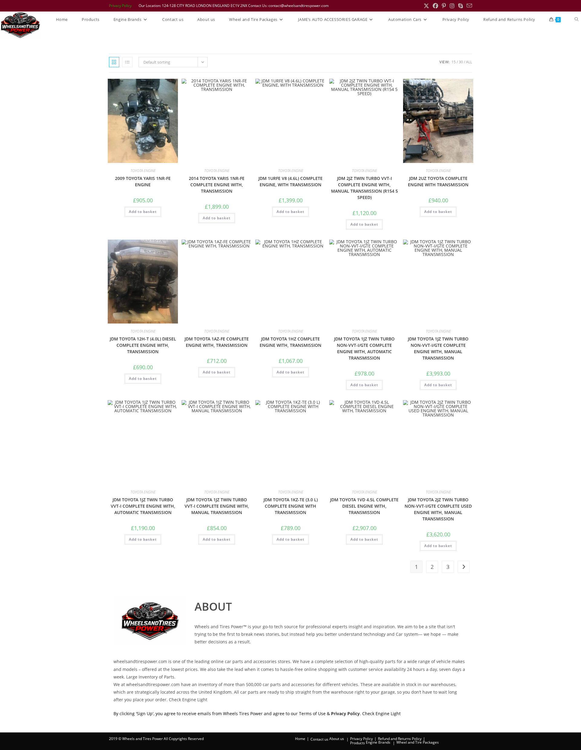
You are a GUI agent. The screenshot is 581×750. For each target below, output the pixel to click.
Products (357, 742)
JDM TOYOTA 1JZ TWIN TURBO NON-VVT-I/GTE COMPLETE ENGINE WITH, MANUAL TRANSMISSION (438, 348)
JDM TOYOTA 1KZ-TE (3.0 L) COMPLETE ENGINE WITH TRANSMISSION (291, 506)
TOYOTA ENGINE (143, 170)
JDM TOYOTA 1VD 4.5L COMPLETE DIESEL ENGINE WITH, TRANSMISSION (364, 506)
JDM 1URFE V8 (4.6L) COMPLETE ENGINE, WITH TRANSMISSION (290, 181)
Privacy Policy (120, 5)
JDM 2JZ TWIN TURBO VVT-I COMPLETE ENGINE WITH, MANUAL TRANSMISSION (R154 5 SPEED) (364, 187)
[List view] (127, 62)
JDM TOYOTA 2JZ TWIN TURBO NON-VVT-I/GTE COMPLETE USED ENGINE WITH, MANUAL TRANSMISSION (438, 509)
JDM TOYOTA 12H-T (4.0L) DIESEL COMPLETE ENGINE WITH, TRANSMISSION (143, 345)
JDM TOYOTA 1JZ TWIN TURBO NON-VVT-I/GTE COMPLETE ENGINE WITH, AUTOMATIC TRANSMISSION (364, 348)
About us (336, 738)
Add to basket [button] (143, 211)
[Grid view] (114, 62)
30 (461, 62)
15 (453, 62)
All (469, 62)
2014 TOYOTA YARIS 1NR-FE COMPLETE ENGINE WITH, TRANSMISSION (217, 184)
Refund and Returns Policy (400, 738)
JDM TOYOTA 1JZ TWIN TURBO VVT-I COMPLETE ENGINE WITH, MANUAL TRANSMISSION (217, 506)
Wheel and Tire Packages (417, 742)
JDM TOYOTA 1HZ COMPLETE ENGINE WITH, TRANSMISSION (290, 342)
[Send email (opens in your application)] (468, 6)
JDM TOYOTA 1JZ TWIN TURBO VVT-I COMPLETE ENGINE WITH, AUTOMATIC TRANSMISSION (143, 506)
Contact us (319, 739)
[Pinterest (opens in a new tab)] (444, 6)
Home (300, 738)
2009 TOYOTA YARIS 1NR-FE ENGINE (143, 181)
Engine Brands (378, 742)
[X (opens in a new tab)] (426, 6)
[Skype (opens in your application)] (460, 6)
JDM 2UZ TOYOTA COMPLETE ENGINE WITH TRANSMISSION (438, 181)
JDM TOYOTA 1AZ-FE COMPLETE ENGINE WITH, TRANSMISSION (217, 342)
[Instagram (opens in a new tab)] (452, 6)
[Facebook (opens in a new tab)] (435, 6)
